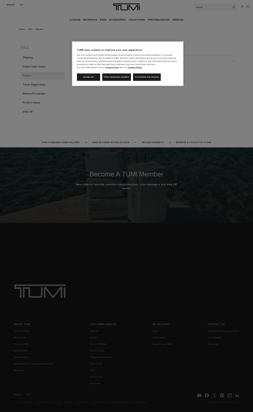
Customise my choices (147, 77)
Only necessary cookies (116, 77)
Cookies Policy (135, 68)
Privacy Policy (112, 68)
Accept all (88, 77)
